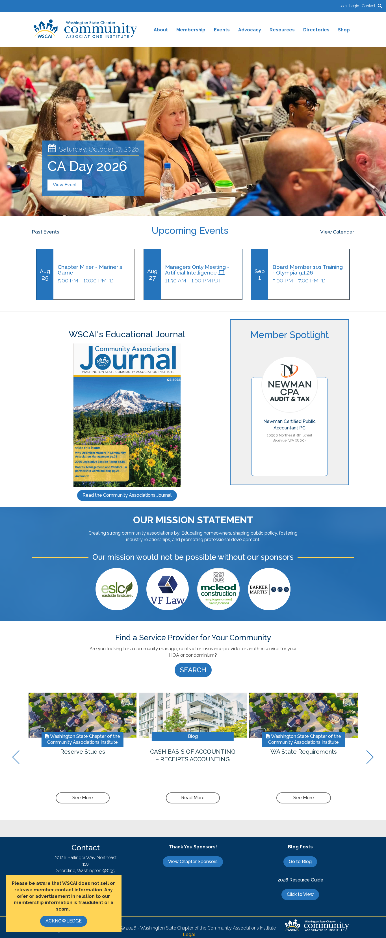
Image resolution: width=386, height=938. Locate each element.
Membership (190, 30)
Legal (189, 934)
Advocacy (249, 30)
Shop (344, 30)
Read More (193, 797)
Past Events (45, 232)
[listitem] (344, 5)
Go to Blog (300, 861)
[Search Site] (380, 5)
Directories (316, 30)
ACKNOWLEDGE (63, 921)
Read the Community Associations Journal (127, 495)
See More (82, 797)
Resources (282, 30)
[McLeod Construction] (218, 589)
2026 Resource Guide (300, 880)
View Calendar (337, 232)
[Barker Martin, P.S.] (269, 589)
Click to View (300, 894)
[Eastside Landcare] (116, 589)
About (161, 30)
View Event (65, 184)
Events (222, 30)
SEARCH (193, 670)
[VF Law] (167, 589)
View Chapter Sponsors (193, 861)
